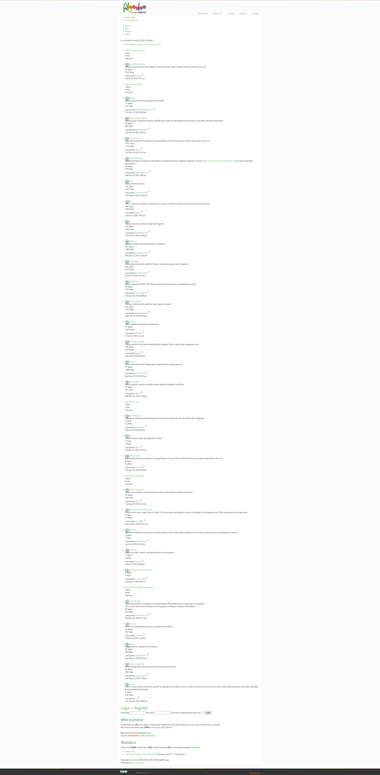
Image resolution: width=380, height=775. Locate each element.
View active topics (154, 44)
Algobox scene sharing (134, 341)
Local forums (130, 550)
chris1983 (139, 521)
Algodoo (134, 7)
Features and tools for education (138, 509)
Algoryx (146, 772)
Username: (125, 712)
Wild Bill (138, 333)
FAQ (127, 28)
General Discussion (133, 415)
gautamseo (140, 427)
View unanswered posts (135, 44)
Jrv (136, 698)
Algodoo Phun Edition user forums (139, 587)
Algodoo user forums (134, 84)
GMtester (139, 635)
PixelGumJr (195, 747)
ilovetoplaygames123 (144, 109)
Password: (150, 712)
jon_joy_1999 (140, 579)
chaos (137, 150)
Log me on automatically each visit (186, 712)
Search (128, 26)
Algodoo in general (133, 301)
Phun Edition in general (134, 664)
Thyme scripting (131, 261)
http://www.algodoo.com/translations (219, 161)
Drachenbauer (141, 293)
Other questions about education (138, 570)
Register (128, 31)
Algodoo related (132, 382)
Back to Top (255, 773)
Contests (129, 201)
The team (129, 754)
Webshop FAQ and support (136, 118)
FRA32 (137, 393)
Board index (130, 17)
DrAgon (138, 561)
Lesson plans (130, 530)
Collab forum (130, 321)
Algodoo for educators (134, 489)
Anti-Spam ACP (138, 762)
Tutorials (129, 181)
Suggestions (130, 241)
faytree (138, 213)
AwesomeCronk (141, 615)
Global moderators (147, 735)
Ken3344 (138, 467)
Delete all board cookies (145, 754)
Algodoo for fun (131, 281)
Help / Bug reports (132, 138)
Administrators (133, 735)
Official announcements (135, 50)
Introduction (130, 98)
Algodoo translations (134, 158)
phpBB (133, 760)
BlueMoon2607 (141, 130)
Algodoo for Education (134, 476)
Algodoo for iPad (132, 402)
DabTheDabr (140, 373)
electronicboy (141, 541)
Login (127, 34)
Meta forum (130, 361)
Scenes (128, 221)
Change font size (132, 20)
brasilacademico (142, 172)
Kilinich (138, 76)
